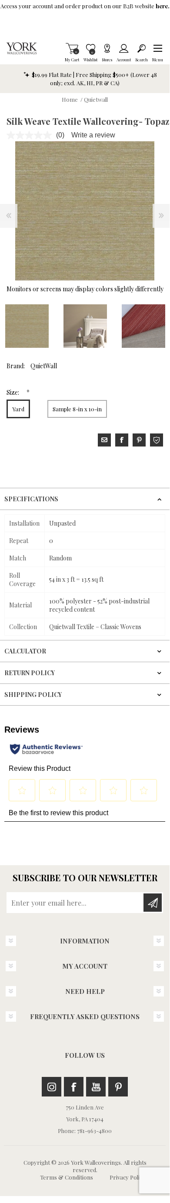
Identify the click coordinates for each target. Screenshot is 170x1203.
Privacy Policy (127, 1177)
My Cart (72, 48)
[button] (157, 48)
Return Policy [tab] (29, 673)
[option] (85, 326)
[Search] (141, 48)
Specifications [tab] (31, 499)
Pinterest (118, 1086)
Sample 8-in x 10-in (77, 409)
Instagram (51, 1086)
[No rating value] (31, 135)
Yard (18, 409)
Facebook (73, 1086)
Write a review (93, 135)
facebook (121, 440)
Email (104, 440)
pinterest (139, 440)
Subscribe (152, 902)
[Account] (124, 48)
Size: (13, 392)
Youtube (96, 1086)
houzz (156, 440)
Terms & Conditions (66, 1177)
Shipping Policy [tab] (33, 694)
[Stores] (107, 48)
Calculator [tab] (25, 651)
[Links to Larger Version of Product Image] (84, 210)
